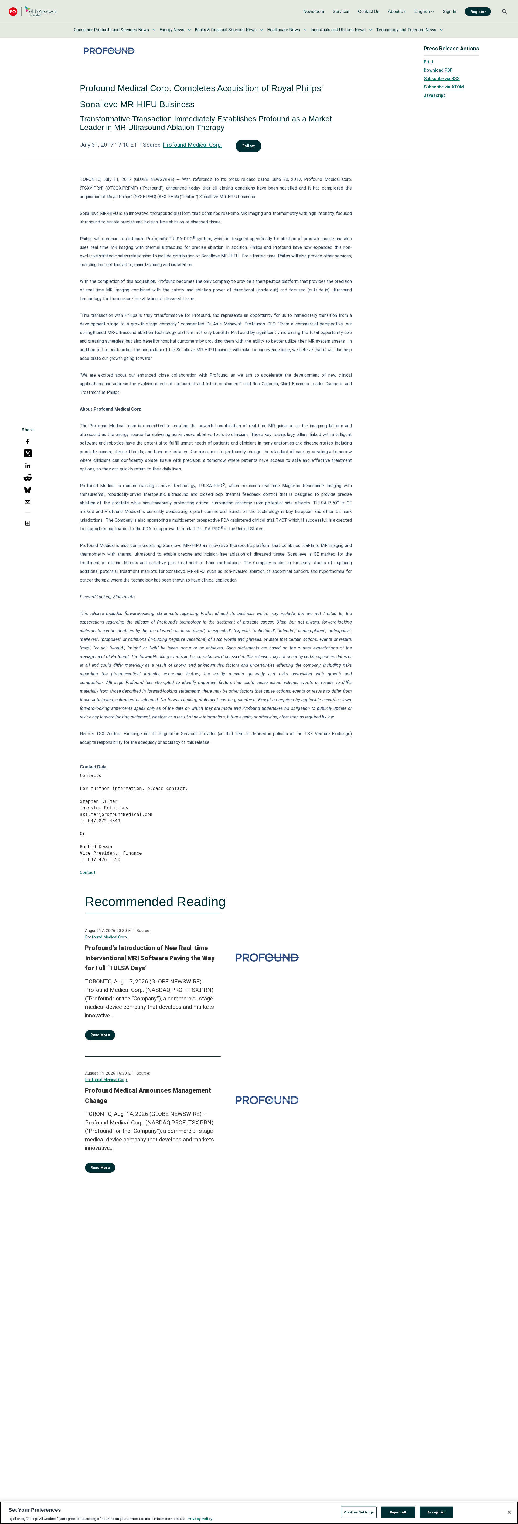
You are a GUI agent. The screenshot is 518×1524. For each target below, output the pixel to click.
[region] (259, 1512)
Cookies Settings (359, 1512)
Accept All (436, 1512)
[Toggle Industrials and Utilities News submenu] (370, 30)
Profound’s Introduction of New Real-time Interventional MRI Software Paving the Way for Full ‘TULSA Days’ (149, 958)
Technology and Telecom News (406, 29)
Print (429, 61)
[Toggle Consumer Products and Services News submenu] (154, 30)
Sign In (449, 11)
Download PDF (438, 70)
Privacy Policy (200, 1518)
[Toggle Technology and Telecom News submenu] (441, 30)
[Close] (509, 1512)
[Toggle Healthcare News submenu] (305, 30)
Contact (88, 872)
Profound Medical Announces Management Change (148, 1096)
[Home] (33, 11)
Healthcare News (283, 29)
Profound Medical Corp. (192, 145)
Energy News (171, 29)
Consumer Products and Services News (111, 29)
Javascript (434, 95)
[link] (313, 11)
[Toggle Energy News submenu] (189, 30)
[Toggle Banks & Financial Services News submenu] (261, 30)
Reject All (398, 1512)
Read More (100, 1035)
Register (478, 11)
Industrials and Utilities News (338, 29)
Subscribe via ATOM (444, 87)
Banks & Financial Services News (226, 29)
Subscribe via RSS (441, 78)
